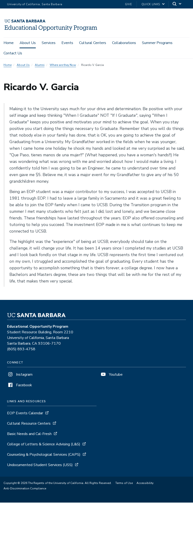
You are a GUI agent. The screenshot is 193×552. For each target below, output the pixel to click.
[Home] (51, 30)
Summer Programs (157, 42)
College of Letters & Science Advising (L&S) (43, 444)
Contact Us (13, 53)
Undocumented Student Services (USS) (40, 464)
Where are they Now (63, 65)
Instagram (23, 374)
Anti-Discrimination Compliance (25, 488)
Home (9, 42)
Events (67, 42)
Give (128, 4)
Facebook (23, 385)
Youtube (115, 374)
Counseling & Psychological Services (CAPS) (43, 454)
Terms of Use (124, 483)
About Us (28, 42)
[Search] (177, 4)
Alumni (39, 65)
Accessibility (145, 483)
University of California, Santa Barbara (34, 4)
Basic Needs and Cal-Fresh (29, 433)
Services (49, 42)
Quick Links (150, 4)
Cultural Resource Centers (29, 423)
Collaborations (124, 42)
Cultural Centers (92, 42)
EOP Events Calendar (25, 413)
